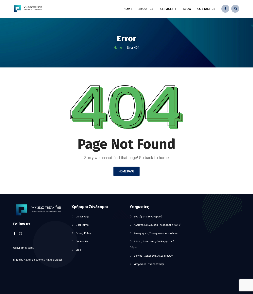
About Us (146, 9)
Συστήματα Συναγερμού (148, 216)
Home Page (126, 171)
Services (167, 9)
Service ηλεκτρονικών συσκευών (153, 255)
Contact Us (206, 9)
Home (128, 9)
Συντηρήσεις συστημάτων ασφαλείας (156, 233)
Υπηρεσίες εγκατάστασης (149, 264)
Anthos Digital (54, 259)
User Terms (82, 224)
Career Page (82, 216)
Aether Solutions (33, 259)
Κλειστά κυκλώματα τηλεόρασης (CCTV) (157, 224)
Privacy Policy (83, 233)
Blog (187, 9)
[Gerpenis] (28, 9)
